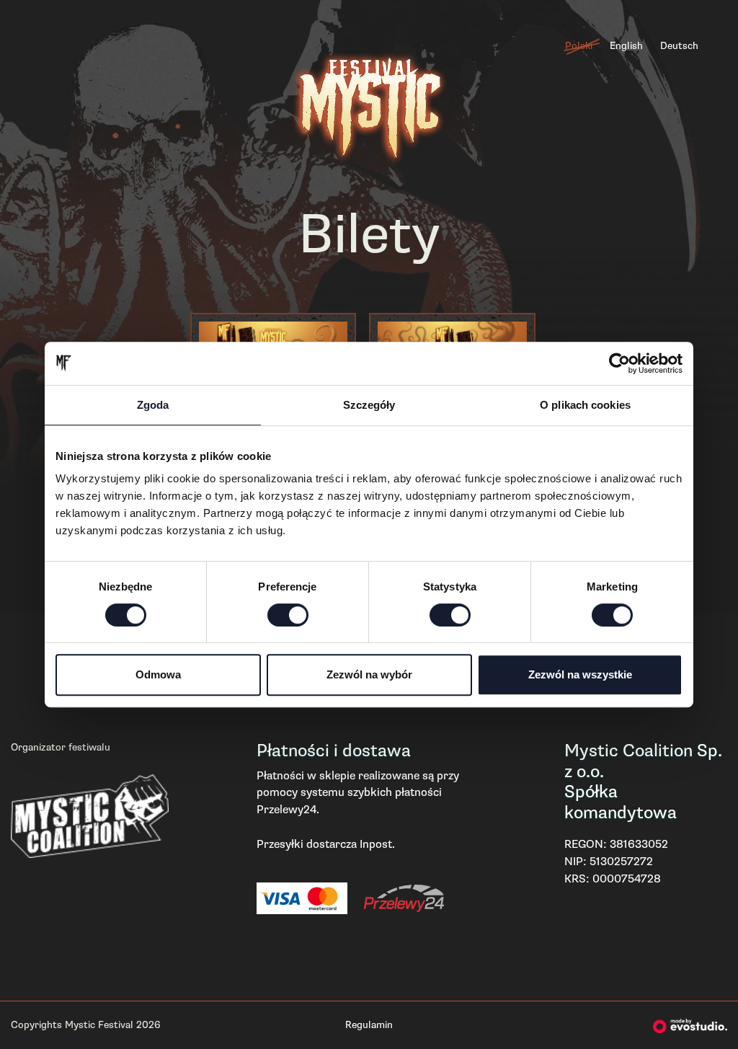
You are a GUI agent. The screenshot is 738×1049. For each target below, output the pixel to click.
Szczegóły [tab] (369, 405)
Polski (578, 46)
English (626, 46)
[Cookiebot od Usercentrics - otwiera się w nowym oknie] (619, 363)
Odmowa (158, 674)
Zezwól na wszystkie (580, 674)
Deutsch (679, 46)
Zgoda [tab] (153, 405)
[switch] (287, 615)
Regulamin (369, 1025)
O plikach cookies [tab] (585, 405)
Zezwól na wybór (369, 674)
